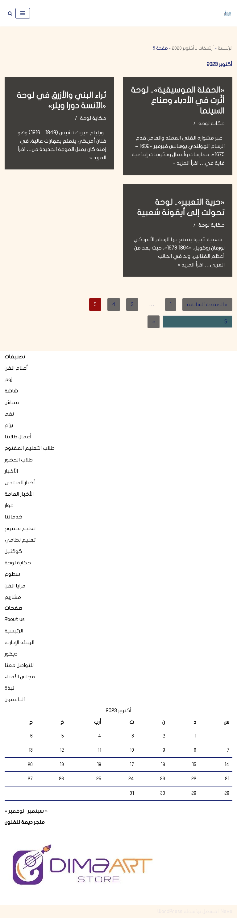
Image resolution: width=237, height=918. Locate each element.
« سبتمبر (38, 811)
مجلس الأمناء (20, 676)
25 (98, 778)
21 (227, 778)
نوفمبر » (14, 811)
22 (193, 778)
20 (30, 764)
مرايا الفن (15, 585)
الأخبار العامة (19, 494)
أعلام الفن (16, 368)
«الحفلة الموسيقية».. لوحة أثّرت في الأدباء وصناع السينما (178, 100)
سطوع (12, 574)
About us (15, 619)
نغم (9, 413)
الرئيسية (225, 48)
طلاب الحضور (19, 459)
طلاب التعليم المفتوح (30, 448)
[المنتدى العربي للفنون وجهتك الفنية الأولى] (227, 13)
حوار (9, 505)
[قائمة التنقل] (22, 13)
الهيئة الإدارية (19, 642)
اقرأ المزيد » (185, 163)
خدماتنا (13, 516)
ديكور (11, 653)
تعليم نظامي (20, 539)
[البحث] (10, 13)
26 (61, 778)
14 (226, 764)
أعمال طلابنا (18, 436)
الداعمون (15, 699)
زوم (8, 379)
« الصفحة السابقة (207, 304)
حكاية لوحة (211, 123)
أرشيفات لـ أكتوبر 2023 (193, 48)
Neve (226, 911)
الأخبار (11, 471)
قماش (12, 402)
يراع (9, 425)
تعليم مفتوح (20, 528)
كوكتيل (13, 551)
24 (131, 778)
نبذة (9, 688)
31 (132, 793)
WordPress (169, 911)
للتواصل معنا (19, 665)
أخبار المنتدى (20, 482)
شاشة (11, 390)
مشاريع (13, 597)
